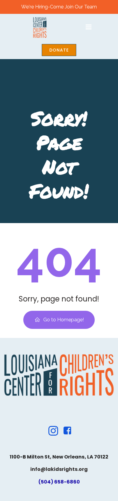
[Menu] (89, 27)
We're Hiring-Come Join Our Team (59, 7)
